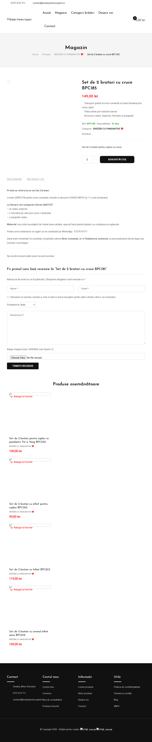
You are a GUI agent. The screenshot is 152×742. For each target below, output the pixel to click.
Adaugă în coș (117, 159)
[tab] (14, 179)
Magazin (61, 12)
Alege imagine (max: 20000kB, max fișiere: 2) (30, 349)
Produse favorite (51, 706)
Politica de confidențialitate (127, 687)
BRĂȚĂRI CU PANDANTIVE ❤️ (108, 128)
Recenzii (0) (35, 179)
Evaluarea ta (13, 304)
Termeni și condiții (123, 693)
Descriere (14, 179)
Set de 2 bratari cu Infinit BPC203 (29, 569)
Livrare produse (85, 687)
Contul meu (48, 687)
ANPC (117, 706)
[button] (21, 396)
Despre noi (105, 12)
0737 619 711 (18, 3)
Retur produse (85, 693)
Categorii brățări (82, 12)
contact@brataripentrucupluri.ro (49, 3)
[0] (131, 20)
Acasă (47, 12)
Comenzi (47, 693)
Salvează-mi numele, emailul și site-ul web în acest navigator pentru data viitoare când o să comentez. (63, 297)
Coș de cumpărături (52, 699)
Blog (116, 699)
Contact (49, 26)
